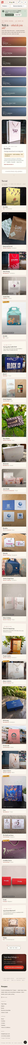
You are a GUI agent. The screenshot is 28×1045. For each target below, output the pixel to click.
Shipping (3, 1025)
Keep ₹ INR (17, 14)
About (2, 1019)
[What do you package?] (25, 1042)
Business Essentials (5, 1010)
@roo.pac (5, 997)
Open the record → (9, 164)
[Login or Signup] (25, 2)
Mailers (2, 1006)
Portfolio (3, 1021)
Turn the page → (14, 947)
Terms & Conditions (5, 1027)
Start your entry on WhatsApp (14, 967)
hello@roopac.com (5, 1033)
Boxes (2, 1008)
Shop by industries (17, 6)
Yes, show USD (9, 14)
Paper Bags (4, 1004)
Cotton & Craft (4, 1012)
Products (4, 6)
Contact (3, 1023)
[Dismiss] (25, 11)
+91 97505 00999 (5, 1036)
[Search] (22, 2)
